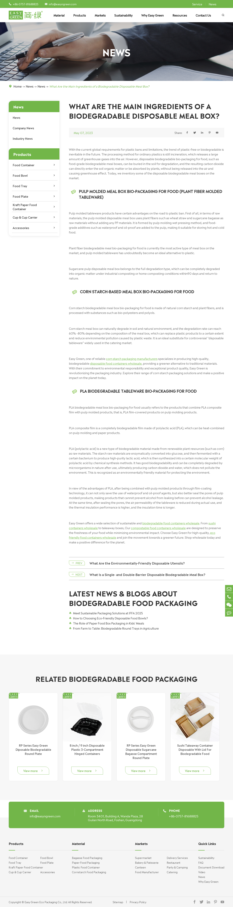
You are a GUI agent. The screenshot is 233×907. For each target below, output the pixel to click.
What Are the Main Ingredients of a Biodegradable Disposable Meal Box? (99, 86)
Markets (100, 15)
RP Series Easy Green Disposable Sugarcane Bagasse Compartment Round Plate (141, 751)
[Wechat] (229, 605)
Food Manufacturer (147, 872)
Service (197, 4)
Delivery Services (177, 858)
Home (17, 86)
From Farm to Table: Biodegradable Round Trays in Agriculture (114, 628)
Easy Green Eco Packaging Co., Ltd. (46, 902)
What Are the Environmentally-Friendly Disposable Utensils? (137, 563)
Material (59, 15)
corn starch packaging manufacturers (132, 358)
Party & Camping (177, 867)
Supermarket (143, 858)
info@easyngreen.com (63, 4)
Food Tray (20, 186)
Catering (172, 872)
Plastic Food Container (86, 867)
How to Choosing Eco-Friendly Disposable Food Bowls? (108, 618)
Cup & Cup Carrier (25, 217)
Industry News (23, 138)
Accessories (21, 228)
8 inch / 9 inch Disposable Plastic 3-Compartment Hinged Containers (87, 749)
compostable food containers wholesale (158, 528)
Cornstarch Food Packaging (89, 872)
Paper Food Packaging (86, 862)
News (212, 4)
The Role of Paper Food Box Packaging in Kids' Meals (106, 623)
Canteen (140, 867)
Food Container (23, 165)
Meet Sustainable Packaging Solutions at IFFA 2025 (106, 613)
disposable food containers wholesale (116, 363)
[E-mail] (229, 589)
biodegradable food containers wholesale (170, 523)
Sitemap (118, 902)
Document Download (211, 867)
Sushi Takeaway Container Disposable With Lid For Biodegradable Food (195, 749)
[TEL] (229, 597)
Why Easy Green (152, 15)
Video (201, 872)
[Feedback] (229, 613)
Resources (180, 15)
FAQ (200, 862)
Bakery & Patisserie (147, 862)
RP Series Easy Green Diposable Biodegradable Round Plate (33, 749)
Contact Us (203, 15)
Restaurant (173, 862)
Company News (23, 128)
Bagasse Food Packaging (87, 858)
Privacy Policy (138, 902)
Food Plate (20, 196)
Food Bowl (20, 175)
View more (33, 771)
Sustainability (123, 15)
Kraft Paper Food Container (25, 207)
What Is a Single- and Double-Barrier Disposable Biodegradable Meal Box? (147, 574)
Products (79, 15)
